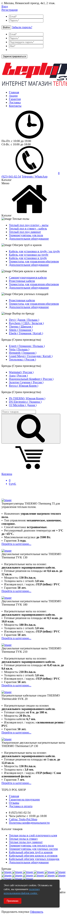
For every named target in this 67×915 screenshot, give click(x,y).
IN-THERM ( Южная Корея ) (27, 398)
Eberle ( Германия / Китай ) (26, 333)
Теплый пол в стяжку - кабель (28, 228)
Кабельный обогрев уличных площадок (34, 859)
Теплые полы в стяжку (23, 838)
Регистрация (9, 9)
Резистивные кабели (22, 280)
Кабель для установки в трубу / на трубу (34, 251)
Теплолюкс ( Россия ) (22, 359)
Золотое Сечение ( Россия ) (26, 382)
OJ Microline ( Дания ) (22, 405)
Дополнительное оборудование (29, 238)
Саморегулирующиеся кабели (28, 277)
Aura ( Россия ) (18, 375)
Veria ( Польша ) (19, 349)
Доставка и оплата (20, 806)
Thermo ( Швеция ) (21, 326)
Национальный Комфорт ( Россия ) (31, 379)
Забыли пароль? (22, 27)
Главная (14, 92)
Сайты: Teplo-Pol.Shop (23, 819)
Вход (4, 6)
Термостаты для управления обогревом (34, 261)
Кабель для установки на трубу (28, 254)
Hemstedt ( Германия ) (22, 352)
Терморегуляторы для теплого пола (31, 845)
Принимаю (12, 900)
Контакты (15, 105)
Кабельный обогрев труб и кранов (31, 852)
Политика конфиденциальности (29, 822)
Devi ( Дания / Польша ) (24, 319)
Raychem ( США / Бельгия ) (26, 323)
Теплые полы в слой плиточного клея (33, 835)
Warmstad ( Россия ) (21, 372)
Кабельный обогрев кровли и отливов (33, 855)
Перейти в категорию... (16, 544)
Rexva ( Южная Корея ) (23, 385)
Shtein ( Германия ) (21, 330)
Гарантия (15, 99)
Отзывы (14, 802)
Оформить (36, 911)
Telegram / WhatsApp (34, 176)
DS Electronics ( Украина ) (25, 401)
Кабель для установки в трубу (28, 258)
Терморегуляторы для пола (26, 235)
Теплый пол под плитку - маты (28, 225)
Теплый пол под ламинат (25, 231)
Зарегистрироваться (14, 56)
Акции (13, 95)
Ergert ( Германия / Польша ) (27, 346)
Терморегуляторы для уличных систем (33, 848)
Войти (6, 27)
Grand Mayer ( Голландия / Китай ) (30, 356)
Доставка (15, 102)
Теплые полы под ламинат (26, 842)
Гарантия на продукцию (24, 799)
